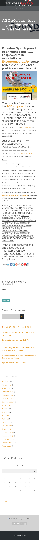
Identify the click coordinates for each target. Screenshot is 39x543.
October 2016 (7, 398)
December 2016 (7, 392)
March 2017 (6, 381)
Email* (4, 289)
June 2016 (5, 412)
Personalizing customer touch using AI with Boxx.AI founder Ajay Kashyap (18, 349)
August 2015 (6, 446)
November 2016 (7, 395)
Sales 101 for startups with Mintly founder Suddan (17, 341)
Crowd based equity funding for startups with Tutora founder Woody (19, 356)
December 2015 (7, 432)
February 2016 (7, 426)
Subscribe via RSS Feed (17, 326)
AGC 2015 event (16, 106)
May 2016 (5, 415)
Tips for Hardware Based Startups (14, 363)
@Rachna (25, 195)
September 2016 (8, 402)
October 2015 (7, 439)
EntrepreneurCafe (15, 61)
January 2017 (6, 388)
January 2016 (6, 429)
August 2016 (6, 405)
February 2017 (7, 385)
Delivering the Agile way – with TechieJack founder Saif (18, 334)
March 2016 (6, 422)
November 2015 (7, 436)
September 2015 (8, 443)
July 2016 (5, 409)
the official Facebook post (27, 153)
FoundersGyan (19, 3)
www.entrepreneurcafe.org (10, 195)
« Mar (5, 501)
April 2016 (5, 419)
